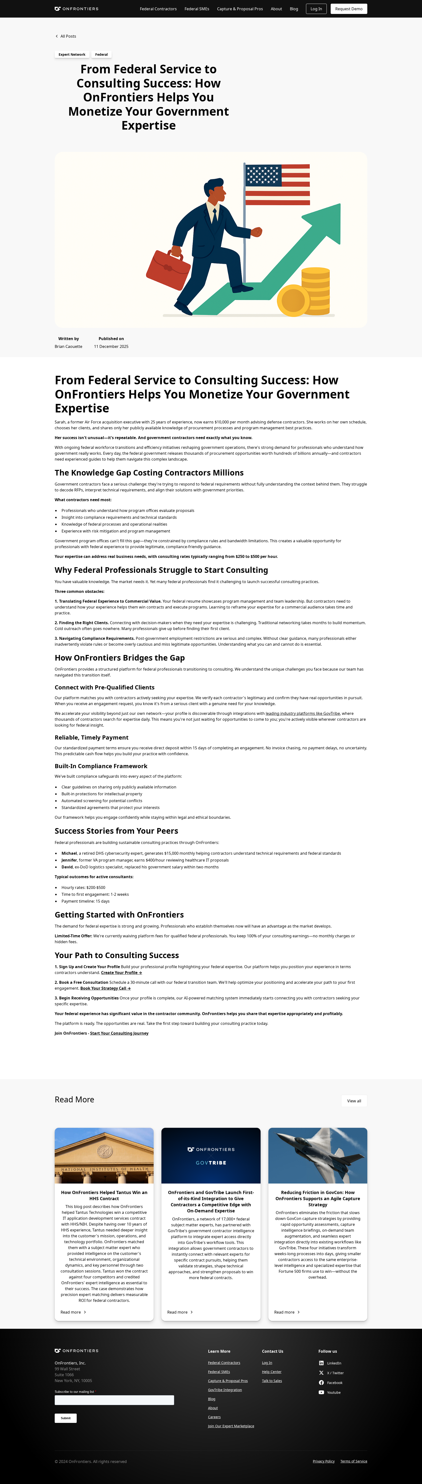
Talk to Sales (272, 1380)
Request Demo (349, 8)
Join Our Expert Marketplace (231, 1426)
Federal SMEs (197, 8)
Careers (214, 1417)
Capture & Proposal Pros (240, 8)
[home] (76, 8)
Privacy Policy (324, 1461)
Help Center (272, 1371)
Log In (316, 8)
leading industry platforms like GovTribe (303, 713)
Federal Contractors (158, 8)
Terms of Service (353, 1461)
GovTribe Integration (225, 1389)
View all (354, 1101)
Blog (294, 8)
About (276, 8)
